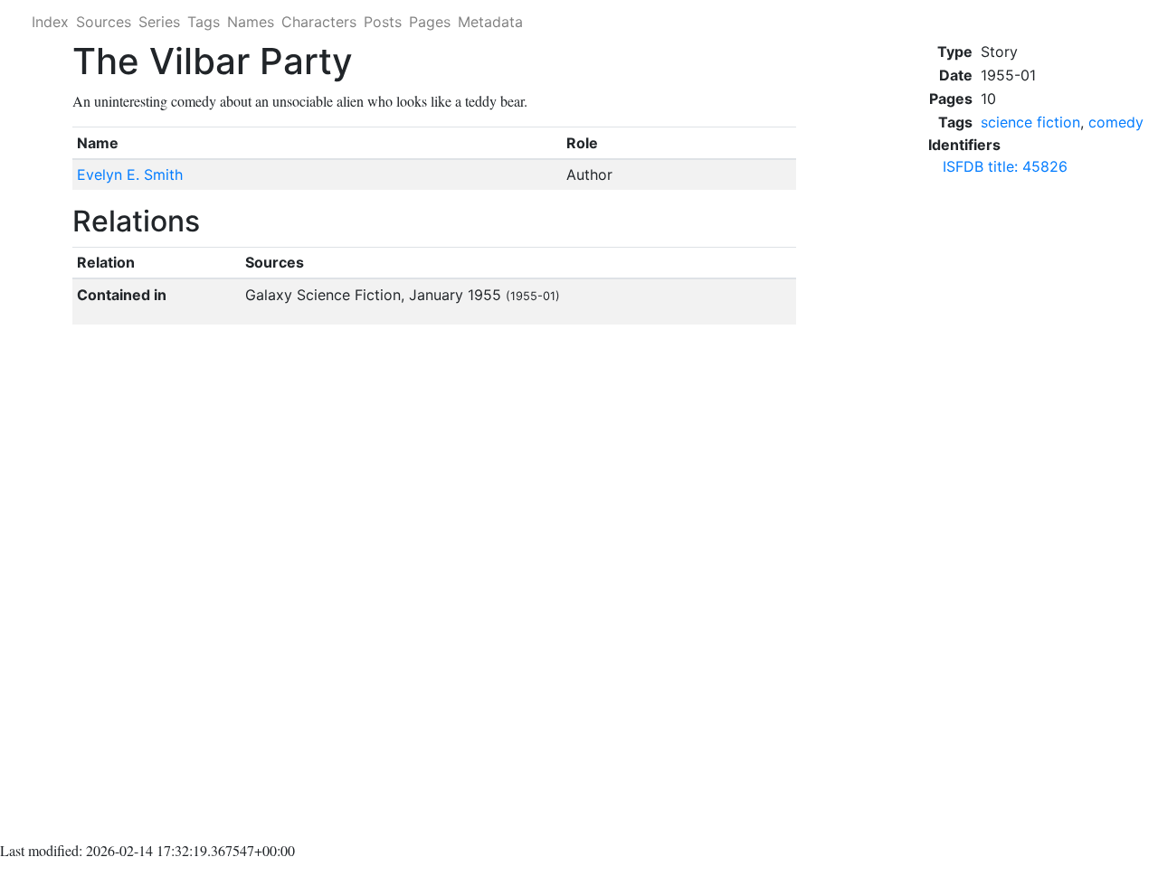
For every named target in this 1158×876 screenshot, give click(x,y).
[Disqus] (434, 587)
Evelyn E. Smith (130, 174)
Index (50, 22)
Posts (383, 22)
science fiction (1030, 122)
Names (250, 22)
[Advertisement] (1036, 463)
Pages (430, 22)
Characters (318, 22)
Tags (203, 22)
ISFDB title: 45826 (1005, 166)
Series (159, 22)
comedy (1116, 122)
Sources (103, 22)
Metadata (490, 22)
